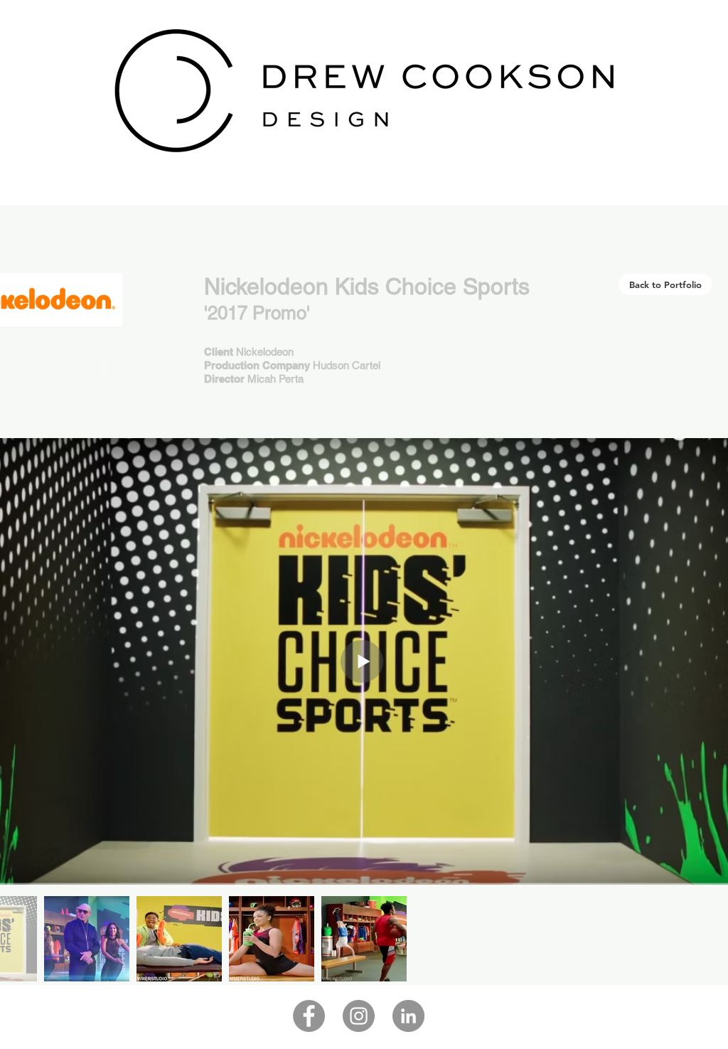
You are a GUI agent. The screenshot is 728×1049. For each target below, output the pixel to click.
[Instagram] (359, 1016)
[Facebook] (309, 1016)
